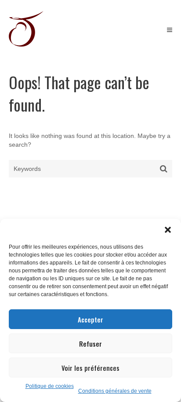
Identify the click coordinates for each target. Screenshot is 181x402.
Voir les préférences (90, 368)
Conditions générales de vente (115, 391)
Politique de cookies (49, 386)
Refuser (90, 343)
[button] (167, 229)
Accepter (90, 319)
